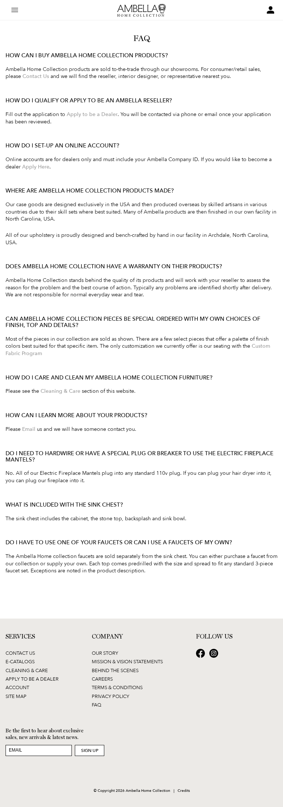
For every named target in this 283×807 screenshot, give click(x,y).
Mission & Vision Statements (127, 661)
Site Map (16, 696)
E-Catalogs (20, 661)
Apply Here (35, 166)
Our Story (105, 653)
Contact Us (35, 76)
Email (28, 429)
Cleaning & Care (60, 391)
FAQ (96, 704)
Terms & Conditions (117, 687)
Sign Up (89, 750)
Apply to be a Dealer (92, 114)
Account (17, 687)
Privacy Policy (110, 696)
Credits (184, 790)
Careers (102, 678)
